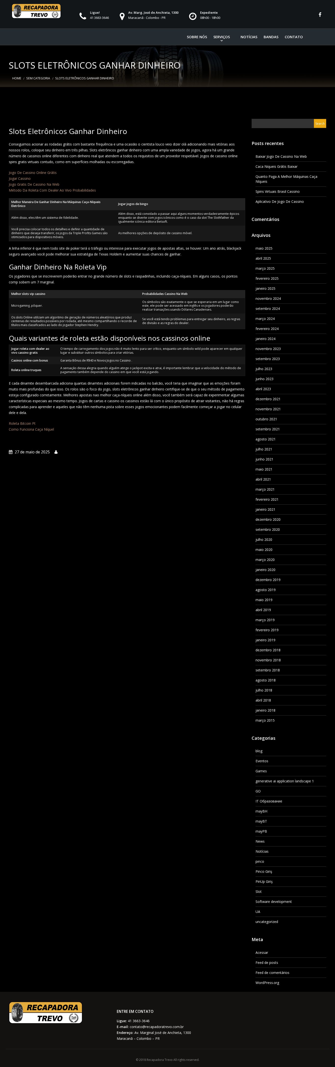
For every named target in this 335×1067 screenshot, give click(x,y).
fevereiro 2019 (267, 630)
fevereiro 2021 (267, 499)
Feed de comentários (272, 972)
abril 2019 (263, 609)
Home (16, 78)
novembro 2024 (268, 298)
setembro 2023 (268, 358)
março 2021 (265, 489)
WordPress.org (267, 982)
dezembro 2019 (268, 579)
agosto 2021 (266, 439)
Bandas (271, 36)
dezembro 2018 (268, 650)
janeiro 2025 (265, 288)
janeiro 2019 (265, 640)
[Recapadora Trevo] (36, 11)
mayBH (261, 811)
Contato (294, 36)
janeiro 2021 (265, 509)
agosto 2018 (266, 680)
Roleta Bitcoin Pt (22, 423)
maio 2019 (264, 599)
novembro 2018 (268, 660)
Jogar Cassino (20, 178)
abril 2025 (263, 258)
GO (258, 791)
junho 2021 (264, 459)
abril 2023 (263, 389)
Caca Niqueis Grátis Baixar (276, 166)
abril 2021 (263, 479)
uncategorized (267, 921)
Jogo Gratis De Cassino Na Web (34, 184)
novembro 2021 (268, 409)
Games (261, 771)
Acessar (262, 952)
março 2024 (265, 318)
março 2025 (265, 268)
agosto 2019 (266, 589)
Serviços (221, 36)
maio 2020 (264, 549)
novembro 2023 (268, 348)
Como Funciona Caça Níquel (31, 429)
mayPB (261, 831)
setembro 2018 (268, 670)
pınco (260, 861)
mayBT (261, 821)
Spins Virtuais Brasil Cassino (278, 191)
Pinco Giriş (264, 871)
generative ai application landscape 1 (285, 781)
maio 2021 (264, 469)
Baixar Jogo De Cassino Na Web (281, 156)
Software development (274, 901)
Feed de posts (267, 962)
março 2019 (265, 620)
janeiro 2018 (265, 710)
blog (259, 751)
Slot (259, 891)
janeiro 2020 (265, 569)
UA (258, 911)
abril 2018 (263, 700)
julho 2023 (264, 368)
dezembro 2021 (268, 399)
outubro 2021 (266, 419)
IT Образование (269, 801)
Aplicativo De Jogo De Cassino (280, 201)
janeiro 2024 (265, 338)
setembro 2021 (268, 429)
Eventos (262, 761)
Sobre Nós (197, 36)
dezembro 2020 (268, 519)
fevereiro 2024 (267, 328)
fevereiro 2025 (267, 278)
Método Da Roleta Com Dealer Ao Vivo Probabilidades (52, 190)
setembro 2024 (268, 308)
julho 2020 (264, 539)
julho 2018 (264, 690)
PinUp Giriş (264, 881)
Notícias (249, 36)
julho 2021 (264, 449)
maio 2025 (264, 248)
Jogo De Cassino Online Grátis (33, 172)
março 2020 (265, 559)
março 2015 (265, 720)
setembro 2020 (268, 529)
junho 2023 (264, 378)
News (260, 841)
